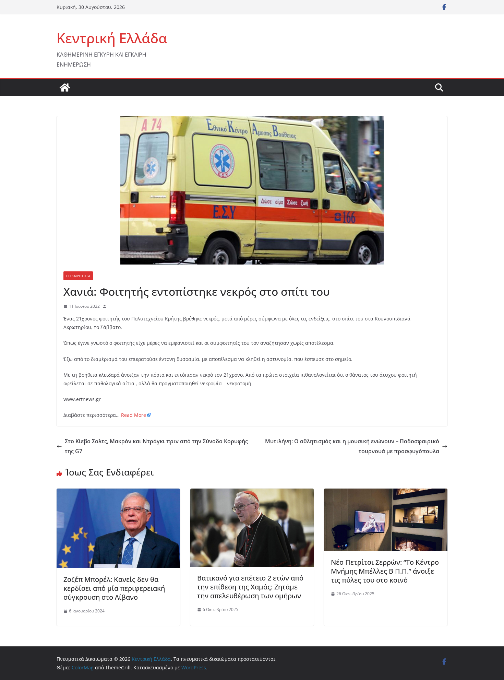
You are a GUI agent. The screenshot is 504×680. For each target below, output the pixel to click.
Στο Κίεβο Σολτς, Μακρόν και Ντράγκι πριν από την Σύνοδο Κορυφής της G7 (156, 446)
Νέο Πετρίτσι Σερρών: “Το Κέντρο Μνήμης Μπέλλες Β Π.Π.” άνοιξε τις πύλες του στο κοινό (385, 571)
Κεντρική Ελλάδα (112, 37)
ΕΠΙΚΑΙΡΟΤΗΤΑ (78, 275)
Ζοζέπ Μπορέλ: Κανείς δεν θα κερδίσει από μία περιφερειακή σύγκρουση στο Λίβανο (114, 588)
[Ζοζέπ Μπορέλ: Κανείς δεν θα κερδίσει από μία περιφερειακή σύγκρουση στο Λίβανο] (118, 493)
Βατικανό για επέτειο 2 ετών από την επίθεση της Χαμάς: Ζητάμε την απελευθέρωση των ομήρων (250, 586)
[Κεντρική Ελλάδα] (65, 87)
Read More (133, 415)
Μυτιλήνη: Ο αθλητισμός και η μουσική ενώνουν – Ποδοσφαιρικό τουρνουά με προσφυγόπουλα (352, 446)
